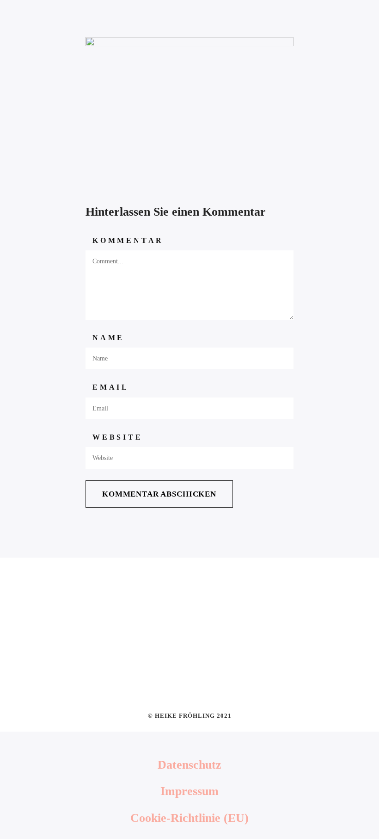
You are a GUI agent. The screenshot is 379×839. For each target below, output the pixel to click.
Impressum (189, 791)
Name (108, 338)
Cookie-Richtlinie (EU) (189, 818)
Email (110, 387)
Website (117, 437)
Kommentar (128, 240)
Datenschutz (189, 764)
